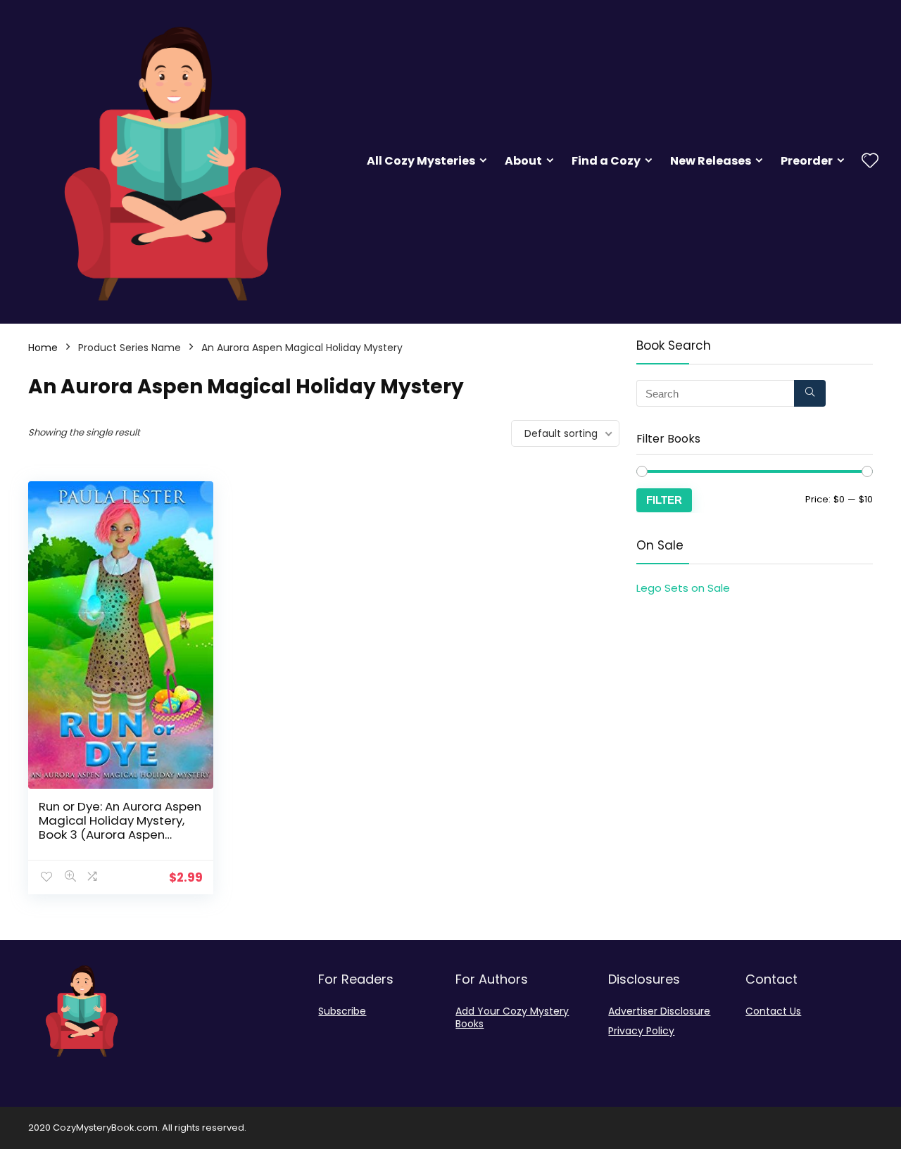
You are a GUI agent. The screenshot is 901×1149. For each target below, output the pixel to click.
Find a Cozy (606, 161)
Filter (664, 500)
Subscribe (342, 1011)
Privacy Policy (641, 1031)
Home (43, 348)
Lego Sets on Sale (683, 587)
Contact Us (773, 1011)
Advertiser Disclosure (659, 1011)
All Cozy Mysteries (421, 161)
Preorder (807, 161)
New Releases (710, 161)
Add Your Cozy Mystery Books (512, 1017)
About (523, 161)
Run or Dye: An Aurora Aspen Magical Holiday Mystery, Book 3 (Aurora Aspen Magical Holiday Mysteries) (120, 827)
